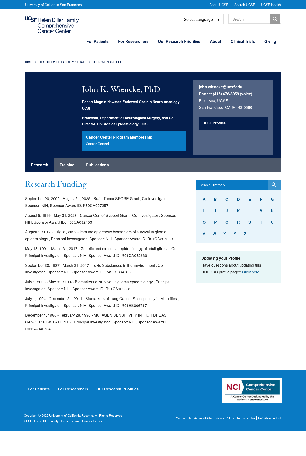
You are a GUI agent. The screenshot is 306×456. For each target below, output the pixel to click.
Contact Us (183, 418)
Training (67, 164)
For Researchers (133, 41)
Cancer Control (97, 143)
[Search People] (274, 185)
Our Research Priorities (179, 41)
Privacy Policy (224, 418)
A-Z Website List (269, 418)
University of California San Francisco (53, 4)
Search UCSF (244, 4)
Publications (97, 164)
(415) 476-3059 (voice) (232, 93)
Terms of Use (246, 418)
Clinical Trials (243, 41)
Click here (250, 272)
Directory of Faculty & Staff (62, 62)
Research (39, 164)
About (215, 41)
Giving (270, 41)
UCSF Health (271, 4)
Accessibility (203, 418)
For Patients (98, 41)
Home (28, 62)
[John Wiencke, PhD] (56, 103)
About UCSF (218, 4)
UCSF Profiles (214, 123)
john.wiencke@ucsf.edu (220, 86)
